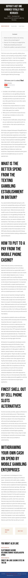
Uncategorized (15, 16)
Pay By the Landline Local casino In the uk (15, 47)
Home (8, 16)
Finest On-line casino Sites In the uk (12, 561)
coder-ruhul (21, 26)
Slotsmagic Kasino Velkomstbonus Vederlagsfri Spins (12, 552)
